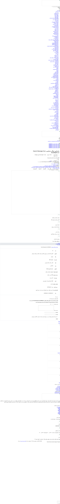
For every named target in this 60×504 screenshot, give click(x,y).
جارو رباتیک (56, 99)
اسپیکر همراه (56, 47)
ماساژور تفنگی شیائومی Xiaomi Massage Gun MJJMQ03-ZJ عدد (49, 161)
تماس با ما (58, 386)
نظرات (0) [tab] (58, 244)
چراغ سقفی (56, 90)
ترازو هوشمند (56, 85)
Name (56, 312)
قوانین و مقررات (58, 388)
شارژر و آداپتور (56, 30)
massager (40, 166)
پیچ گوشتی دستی (56, 118)
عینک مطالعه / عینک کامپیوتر (54, 83)
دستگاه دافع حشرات (55, 75)
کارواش (57, 112)
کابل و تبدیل (56, 21)
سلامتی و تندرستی (55, 95)
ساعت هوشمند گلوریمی (55, 43)
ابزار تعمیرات (56, 122)
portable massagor (48, 166)
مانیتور (57, 54)
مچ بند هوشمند (56, 45)
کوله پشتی (57, 79)
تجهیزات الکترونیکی (55, 102)
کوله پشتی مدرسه (55, 80)
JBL (59, 382)
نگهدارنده (57, 113)
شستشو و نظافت (56, 96)
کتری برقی (56, 108)
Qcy (59, 411)
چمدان (57, 78)
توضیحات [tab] (59, 243)
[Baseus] (54, 337)
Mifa (59, 409)
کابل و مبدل (56, 28)
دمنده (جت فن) (56, 115)
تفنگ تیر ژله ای (56, 15)
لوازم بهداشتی (56, 66)
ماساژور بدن (53, 167)
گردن (33, 166)
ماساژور (57, 68)
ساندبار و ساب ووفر (55, 50)
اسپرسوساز (56, 106)
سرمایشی (57, 94)
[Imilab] (54, 381)
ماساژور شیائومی (37, 167)
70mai (59, 321)
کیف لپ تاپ (56, 20)
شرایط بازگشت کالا (57, 392)
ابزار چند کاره (56, 120)
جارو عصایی (56, 100)
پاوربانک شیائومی (56, 36)
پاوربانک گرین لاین (56, 38)
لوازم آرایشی (56, 62)
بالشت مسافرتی (56, 73)
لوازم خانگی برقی (56, 103)
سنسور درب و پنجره (55, 24)
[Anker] (54, 330)
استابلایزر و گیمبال (55, 22)
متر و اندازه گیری (56, 124)
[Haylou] (54, 367)
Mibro (59, 412)
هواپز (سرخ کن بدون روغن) (54, 107)
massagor (43, 166)
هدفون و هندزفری (56, 59)
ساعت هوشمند (56, 42)
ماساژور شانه (42, 167)
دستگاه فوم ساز (56, 97)
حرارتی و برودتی (56, 74)
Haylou (59, 410)
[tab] (30, 243)
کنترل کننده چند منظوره (55, 26)
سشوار (57, 67)
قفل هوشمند (56, 123)
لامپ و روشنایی (56, 92)
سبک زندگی (57, 141)
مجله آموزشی (58, 387)
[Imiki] (54, 374)
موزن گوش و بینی (55, 65)
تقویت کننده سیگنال (55, 33)
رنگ (58, 159)
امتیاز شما (56, 304)
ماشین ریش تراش (55, 64)
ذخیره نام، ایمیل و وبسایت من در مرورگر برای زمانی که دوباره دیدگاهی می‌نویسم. (44, 316)
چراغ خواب (56, 89)
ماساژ (58, 167)
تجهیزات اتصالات (56, 32)
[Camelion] (54, 351)
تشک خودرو (56, 111)
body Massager (36, 166)
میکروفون (57, 51)
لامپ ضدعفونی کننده (55, 86)
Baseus (59, 408)
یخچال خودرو (56, 114)
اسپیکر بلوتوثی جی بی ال (55, 49)
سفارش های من (58, 390)
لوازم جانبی (56, 58)
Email (57, 314)
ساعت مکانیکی (56, 41)
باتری (57, 35)
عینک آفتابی (56, 82)
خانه (59, 141)
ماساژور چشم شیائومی (47, 167)
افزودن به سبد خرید (56, 162)
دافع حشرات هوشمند (55, 76)
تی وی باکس (56, 53)
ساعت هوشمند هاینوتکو (55, 44)
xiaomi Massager (53, 166)
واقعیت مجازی (56, 52)
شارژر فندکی (56, 29)
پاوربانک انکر (56, 37)
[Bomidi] (54, 344)
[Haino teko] (54, 360)
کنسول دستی (56, 16)
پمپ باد (57, 110)
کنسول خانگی (56, 17)
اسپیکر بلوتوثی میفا (55, 48)
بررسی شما (56, 310)
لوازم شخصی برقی (52, 141)
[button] (58, 11)
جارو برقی (57, 101)
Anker (59, 407)
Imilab (59, 413)
